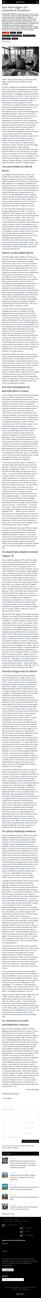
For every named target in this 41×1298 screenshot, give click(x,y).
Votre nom (29, 1123)
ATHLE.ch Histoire (29, 36)
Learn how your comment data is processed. (18, 1147)
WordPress (33, 1287)
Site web (28, 1133)
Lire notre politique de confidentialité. (17, 1264)
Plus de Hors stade (8, 1214)
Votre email (29, 1128)
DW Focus (20, 2)
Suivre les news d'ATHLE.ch (12, 1137)
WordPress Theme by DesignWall (20, 1289)
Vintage (15, 39)
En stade (5, 33)
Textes (13, 33)
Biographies (6, 39)
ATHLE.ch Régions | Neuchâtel (12, 36)
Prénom (5, 1243)
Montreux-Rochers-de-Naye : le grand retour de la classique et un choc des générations (22, 1177)
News (19, 33)
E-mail (5, 1251)
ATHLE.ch (20, 1294)
